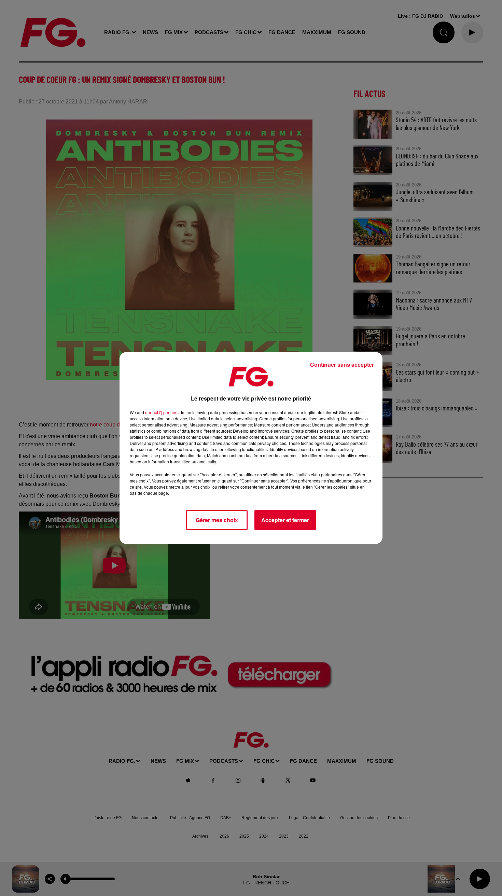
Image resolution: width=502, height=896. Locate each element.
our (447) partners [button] (162, 412)
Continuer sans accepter (342, 364)
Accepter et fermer (285, 520)
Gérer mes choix (217, 520)
